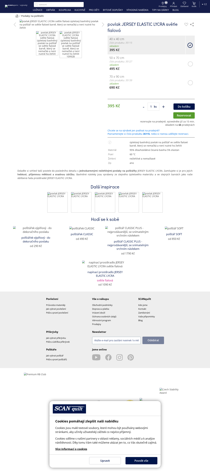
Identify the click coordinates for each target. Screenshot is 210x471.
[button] (15, 24)
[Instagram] (119, 357)
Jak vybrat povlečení (56, 308)
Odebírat (153, 340)
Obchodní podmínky (102, 305)
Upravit (105, 461)
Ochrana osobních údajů (104, 316)
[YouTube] (96, 357)
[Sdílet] (192, 24)
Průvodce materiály (55, 305)
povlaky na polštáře (32, 15)
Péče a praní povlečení (57, 312)
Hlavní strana (16, 15)
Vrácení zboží (98, 312)
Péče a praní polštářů (56, 359)
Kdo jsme (142, 305)
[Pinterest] (130, 357)
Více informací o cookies (71, 449)
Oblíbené (184, 6)
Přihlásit (173, 6)
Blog (140, 320)
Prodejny (96, 324)
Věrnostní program (101, 320)
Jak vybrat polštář (54, 355)
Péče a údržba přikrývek (58, 341)
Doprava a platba (100, 308)
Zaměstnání (144, 312)
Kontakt (142, 308)
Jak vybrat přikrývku (56, 337)
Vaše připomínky (146, 316)
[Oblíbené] (186, 24)
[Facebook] (108, 357)
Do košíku (184, 106)
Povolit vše (141, 461)
